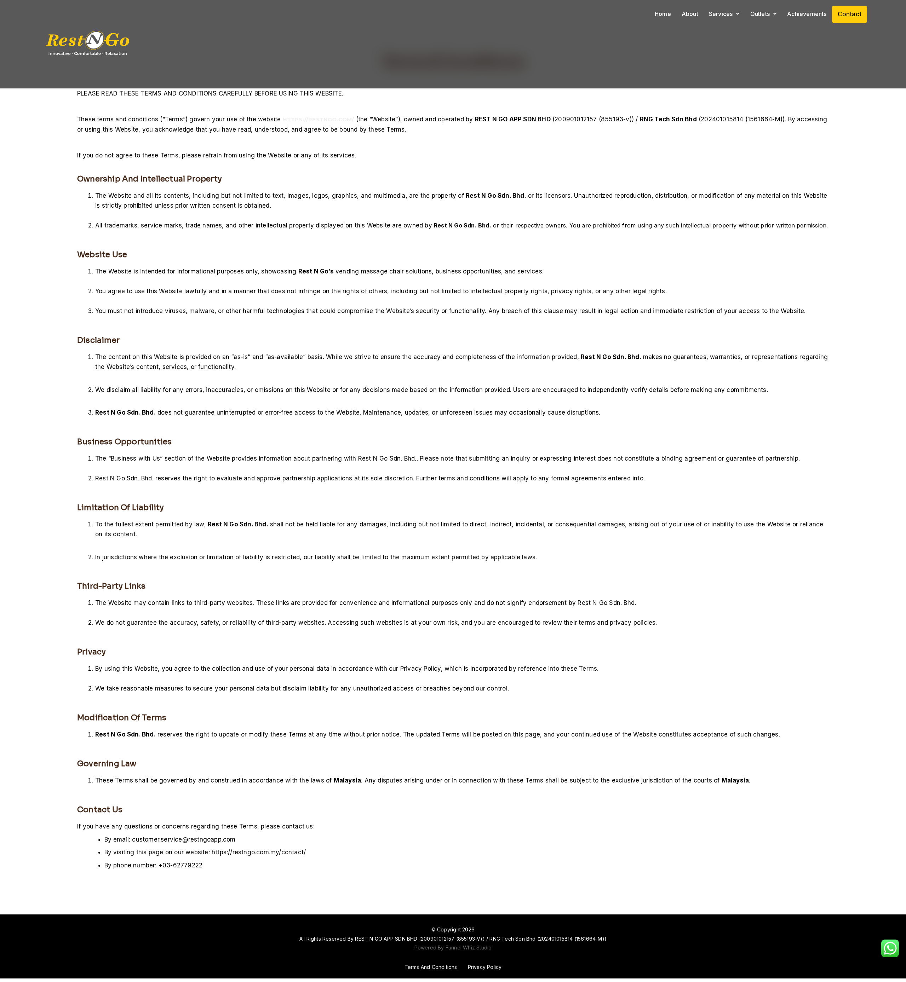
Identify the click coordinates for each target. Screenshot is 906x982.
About (690, 13)
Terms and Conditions (431, 967)
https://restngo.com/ (318, 119)
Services (721, 13)
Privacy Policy (485, 967)
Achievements (806, 13)
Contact (849, 14)
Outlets (760, 13)
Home (663, 13)
